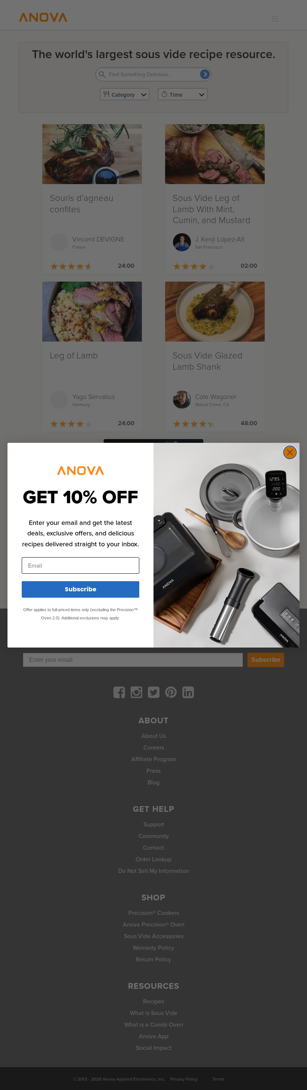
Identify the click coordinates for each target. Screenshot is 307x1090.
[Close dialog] (290, 452)
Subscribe (80, 589)
